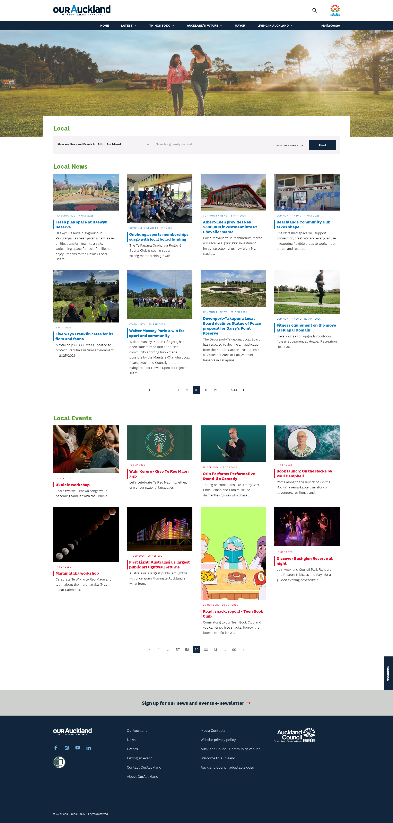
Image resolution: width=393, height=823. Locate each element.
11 (206, 390)
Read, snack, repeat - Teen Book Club (233, 614)
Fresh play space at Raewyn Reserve (81, 224)
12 (215, 390)
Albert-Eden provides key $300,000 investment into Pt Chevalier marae (230, 227)
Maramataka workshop (77, 573)
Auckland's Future (202, 25)
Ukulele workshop (72, 484)
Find (322, 145)
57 (178, 649)
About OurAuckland (142, 776)
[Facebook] (55, 748)
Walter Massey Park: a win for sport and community (156, 333)
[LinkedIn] (88, 748)
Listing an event (139, 758)
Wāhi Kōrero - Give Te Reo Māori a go (159, 474)
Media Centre (330, 25)
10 (196, 390)
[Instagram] (66, 748)
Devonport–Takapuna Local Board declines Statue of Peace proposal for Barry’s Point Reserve (232, 326)
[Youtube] (77, 748)
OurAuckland (137, 730)
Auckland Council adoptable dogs (227, 767)
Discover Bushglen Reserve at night (305, 561)
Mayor (240, 25)
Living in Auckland (273, 25)
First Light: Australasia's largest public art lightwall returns (159, 564)
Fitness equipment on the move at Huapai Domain (306, 328)
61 (215, 649)
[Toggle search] (315, 10)
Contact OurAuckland (144, 767)
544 (234, 390)
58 (187, 649)
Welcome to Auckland (218, 758)
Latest (127, 25)
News (131, 739)
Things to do (159, 25)
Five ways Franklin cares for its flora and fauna (84, 336)
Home (104, 25)
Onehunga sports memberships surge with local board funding (159, 237)
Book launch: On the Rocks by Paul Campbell (304, 473)
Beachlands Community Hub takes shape (303, 224)
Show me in (76, 144)
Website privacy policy (218, 739)
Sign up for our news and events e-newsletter (193, 703)
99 (234, 649)
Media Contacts (213, 730)
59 (196, 649)
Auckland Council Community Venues (230, 749)
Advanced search (286, 145)
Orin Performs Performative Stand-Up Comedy (229, 476)
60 (206, 649)
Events (132, 749)
